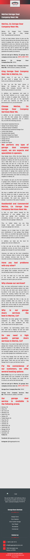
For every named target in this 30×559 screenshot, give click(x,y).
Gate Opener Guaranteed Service (10, 124)
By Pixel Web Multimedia (18, 555)
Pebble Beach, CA (6, 418)
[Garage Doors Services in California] (15, 3)
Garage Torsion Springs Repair (10, 126)
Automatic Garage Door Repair (10, 135)
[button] (2, 2)
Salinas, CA (5, 416)
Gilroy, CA (4, 409)
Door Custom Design (15, 521)
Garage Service (6, 138)
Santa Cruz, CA (5, 414)
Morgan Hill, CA (6, 429)
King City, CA (5, 420)
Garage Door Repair (7, 142)
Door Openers (15, 519)
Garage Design (5, 140)
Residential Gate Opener (8, 133)
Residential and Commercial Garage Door (13, 129)
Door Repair (15, 524)
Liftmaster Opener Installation (10, 127)
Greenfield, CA (5, 431)
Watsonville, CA (6, 425)
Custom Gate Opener (7, 131)
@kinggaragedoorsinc (14, 438)
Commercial (15, 529)
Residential (15, 526)
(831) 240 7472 (23, 57)
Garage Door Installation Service (10, 137)
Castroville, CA (5, 427)
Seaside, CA (5, 422)
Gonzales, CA (5, 433)
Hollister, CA (5, 423)
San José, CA (5, 411)
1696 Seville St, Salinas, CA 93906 (16, 67)
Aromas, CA (5, 407)
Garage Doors (15, 516)
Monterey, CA (5, 412)
